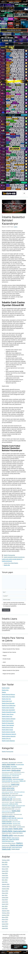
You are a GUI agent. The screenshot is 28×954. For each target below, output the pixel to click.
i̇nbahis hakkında (5, 793)
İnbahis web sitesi (6, 845)
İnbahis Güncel (6, 837)
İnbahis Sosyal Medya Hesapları (8, 843)
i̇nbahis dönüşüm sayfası (6, 782)
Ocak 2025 (5, 873)
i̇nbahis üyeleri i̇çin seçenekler (7, 825)
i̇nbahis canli (15, 777)
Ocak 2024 (5, 899)
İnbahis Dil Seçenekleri (8, 723)
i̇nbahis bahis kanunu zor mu (6, 775)
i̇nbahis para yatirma (13, 803)
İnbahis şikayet (15, 849)
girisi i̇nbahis (6, 766)
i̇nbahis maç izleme (17, 798)
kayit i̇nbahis (5, 826)
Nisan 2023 (5, 919)
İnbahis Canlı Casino (17, 833)
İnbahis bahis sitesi (19, 831)
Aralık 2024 (5, 875)
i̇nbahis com (22, 781)
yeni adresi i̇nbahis (21, 826)
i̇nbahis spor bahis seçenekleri (8, 812)
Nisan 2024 (5, 893)
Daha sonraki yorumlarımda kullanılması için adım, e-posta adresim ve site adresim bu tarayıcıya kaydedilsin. (14, 604)
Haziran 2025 (5, 866)
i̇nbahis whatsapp (7, 821)
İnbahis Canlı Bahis (7, 833)
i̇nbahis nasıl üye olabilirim (17, 800)
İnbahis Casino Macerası (8, 740)
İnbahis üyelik (6, 849)
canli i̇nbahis (19, 762)
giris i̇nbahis (14, 766)
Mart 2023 (4, 921)
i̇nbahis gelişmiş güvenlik (6, 784)
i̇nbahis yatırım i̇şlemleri (16, 821)
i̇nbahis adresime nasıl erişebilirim (7, 772)
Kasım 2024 (5, 877)
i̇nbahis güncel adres (8, 788)
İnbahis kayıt (5, 839)
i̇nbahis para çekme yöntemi (20, 805)
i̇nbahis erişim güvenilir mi (15, 782)
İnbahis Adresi (5, 688)
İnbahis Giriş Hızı (6, 738)
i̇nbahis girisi (15, 784)
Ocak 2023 (5, 926)
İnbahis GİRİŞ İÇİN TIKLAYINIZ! (14, 30)
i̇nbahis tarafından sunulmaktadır (7, 814)
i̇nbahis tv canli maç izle (9, 818)
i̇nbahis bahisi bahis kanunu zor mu (15, 773)
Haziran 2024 (5, 888)
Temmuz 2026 (6, 860)
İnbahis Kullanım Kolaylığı (8, 732)
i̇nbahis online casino (5, 802)
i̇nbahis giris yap (15, 786)
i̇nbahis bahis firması (5, 773)
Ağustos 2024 (5, 884)
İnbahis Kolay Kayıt (7, 701)
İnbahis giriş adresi (18, 835)
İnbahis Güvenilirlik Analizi (8, 712)
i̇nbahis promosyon (7, 561)
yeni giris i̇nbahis (7, 828)
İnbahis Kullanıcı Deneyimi (8, 736)
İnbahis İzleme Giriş (7, 716)
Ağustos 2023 (5, 910)
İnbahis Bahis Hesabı (7, 729)
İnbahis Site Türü (6, 699)
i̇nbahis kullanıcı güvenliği (17, 795)
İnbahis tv (19, 843)
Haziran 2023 (5, 915)
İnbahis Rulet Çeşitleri (7, 721)
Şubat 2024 (5, 897)
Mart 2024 (4, 895)
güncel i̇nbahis (6, 770)
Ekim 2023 (4, 906)
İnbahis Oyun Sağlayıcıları (8, 705)
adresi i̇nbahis (5, 762)
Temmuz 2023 (6, 913)
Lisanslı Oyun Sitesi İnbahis (11, 563)
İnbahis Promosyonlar (9, 555)
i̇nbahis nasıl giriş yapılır (7, 800)
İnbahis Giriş (5, 690)
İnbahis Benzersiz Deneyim (9, 734)
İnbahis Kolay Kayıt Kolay (8, 696)
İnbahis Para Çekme (14, 839)
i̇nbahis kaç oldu (6, 795)
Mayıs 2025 (5, 869)
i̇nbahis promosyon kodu (8, 808)
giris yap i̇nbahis (6, 768)
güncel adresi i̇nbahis (16, 768)
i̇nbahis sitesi (16, 811)
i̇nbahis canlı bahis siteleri (18, 779)
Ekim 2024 (4, 880)
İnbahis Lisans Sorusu (7, 714)
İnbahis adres (18, 829)
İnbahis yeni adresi (16, 845)
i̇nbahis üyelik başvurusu (17, 825)
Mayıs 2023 (5, 917)
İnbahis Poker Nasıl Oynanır (8, 841)
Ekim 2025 (4, 862)
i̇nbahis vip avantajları (13, 819)
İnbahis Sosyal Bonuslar (8, 703)
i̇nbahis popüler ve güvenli (6, 807)
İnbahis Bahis (7, 831)
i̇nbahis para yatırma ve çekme (8, 805)
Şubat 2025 (5, 871)
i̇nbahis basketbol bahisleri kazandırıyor (14, 557)
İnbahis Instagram (15, 837)
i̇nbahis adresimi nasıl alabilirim (19, 772)
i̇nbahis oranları (12, 802)
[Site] (14, 50)
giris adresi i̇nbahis (20, 764)
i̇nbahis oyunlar (18, 802)
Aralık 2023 (5, 902)
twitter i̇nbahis (12, 826)
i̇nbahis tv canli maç (8, 816)
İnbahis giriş (7, 835)
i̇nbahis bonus (6, 777)
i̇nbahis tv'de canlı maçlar (17, 814)
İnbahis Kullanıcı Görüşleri (8, 718)
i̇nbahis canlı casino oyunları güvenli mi (12, 559)
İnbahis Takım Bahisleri (8, 725)
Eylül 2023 (4, 908)
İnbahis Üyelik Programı (17, 847)
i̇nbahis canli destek (7, 779)
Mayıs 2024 (5, 891)
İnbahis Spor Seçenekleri (8, 710)
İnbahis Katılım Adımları (8, 707)
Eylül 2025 (4, 864)
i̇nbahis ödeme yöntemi (16, 823)
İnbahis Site (7, 565)
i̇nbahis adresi (16, 770)
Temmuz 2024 (6, 886)
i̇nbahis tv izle (20, 818)
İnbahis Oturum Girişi (7, 727)
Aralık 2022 (5, 928)
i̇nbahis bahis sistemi (15, 775)
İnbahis (4, 692)
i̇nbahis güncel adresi (8, 790)
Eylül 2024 (4, 882)
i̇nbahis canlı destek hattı (7, 780)
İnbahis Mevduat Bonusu (8, 694)
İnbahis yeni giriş (6, 847)
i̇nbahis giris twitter (7, 786)
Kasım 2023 (5, 904)
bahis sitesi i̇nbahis (12, 762)
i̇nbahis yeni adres (7, 823)
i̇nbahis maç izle (7, 799)
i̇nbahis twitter (5, 819)
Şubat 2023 (5, 924)
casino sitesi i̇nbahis (8, 764)
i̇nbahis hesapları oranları (14, 793)
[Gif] (14, 81)
